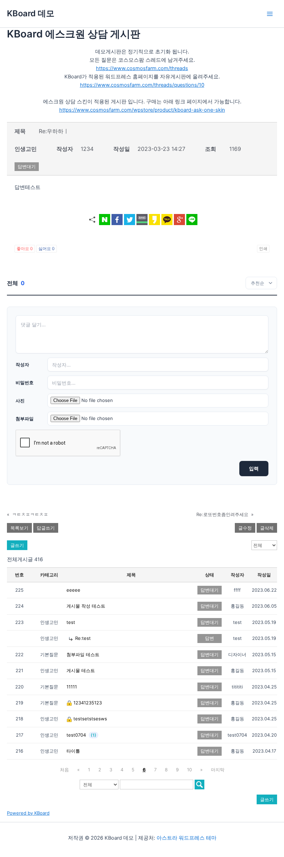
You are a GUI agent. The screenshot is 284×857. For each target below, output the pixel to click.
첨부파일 (25, 418)
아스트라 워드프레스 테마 (186, 838)
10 (189, 769)
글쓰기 (17, 545)
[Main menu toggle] (270, 14)
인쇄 (263, 248)
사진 (20, 400)
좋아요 (25, 248)
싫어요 (46, 248)
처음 (64, 769)
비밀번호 (25, 382)
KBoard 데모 (30, 13)
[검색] (199, 784)
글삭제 (267, 528)
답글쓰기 (46, 528)
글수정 (245, 528)
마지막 (217, 769)
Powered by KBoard (28, 813)
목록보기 (19, 528)
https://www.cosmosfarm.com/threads (142, 68)
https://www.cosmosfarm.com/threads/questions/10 (142, 85)
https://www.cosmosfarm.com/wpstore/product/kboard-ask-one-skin (142, 110)
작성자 (22, 364)
